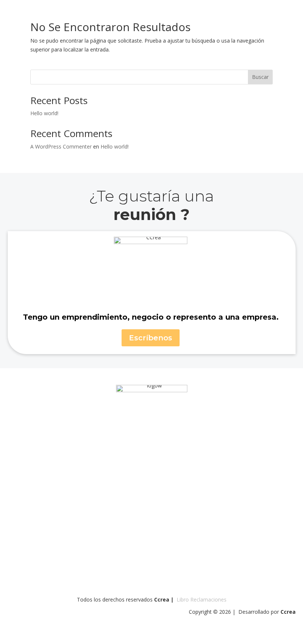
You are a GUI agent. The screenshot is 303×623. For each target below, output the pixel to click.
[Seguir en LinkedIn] (161, 427)
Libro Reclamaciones (202, 599)
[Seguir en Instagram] (122, 427)
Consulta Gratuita (151, 378)
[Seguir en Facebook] (142, 427)
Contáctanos (272, 15)
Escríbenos (150, 337)
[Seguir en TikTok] (180, 427)
